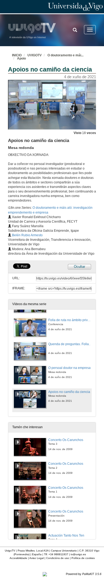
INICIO (17, 55)
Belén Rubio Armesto (27, 235)
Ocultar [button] (79, 267)
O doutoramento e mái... (65, 55)
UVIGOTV (34, 55)
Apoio (21, 58)
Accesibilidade (18, 558)
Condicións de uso (57, 558)
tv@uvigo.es (78, 554)
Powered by (83, 574)
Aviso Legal (36, 558)
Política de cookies (83, 558)
